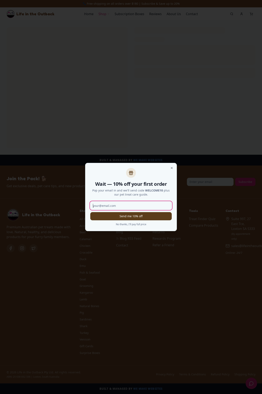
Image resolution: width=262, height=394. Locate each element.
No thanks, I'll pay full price (131, 224)
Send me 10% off (131, 216)
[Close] (171, 168)
